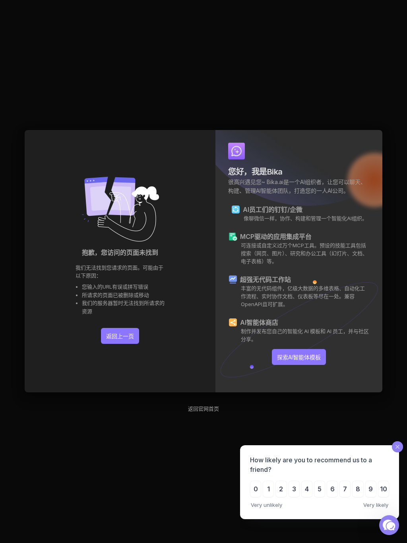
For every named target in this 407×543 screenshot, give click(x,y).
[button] (389, 525)
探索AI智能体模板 (299, 357)
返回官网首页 (203, 408)
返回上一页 (120, 336)
